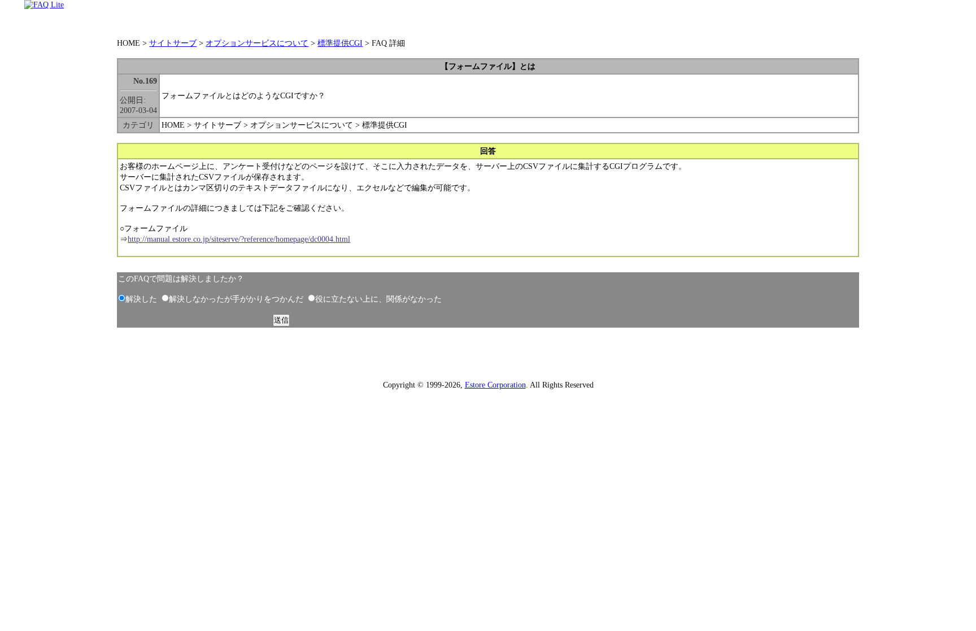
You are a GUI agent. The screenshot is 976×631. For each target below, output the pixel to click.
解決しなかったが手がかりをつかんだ (236, 298)
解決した (141, 298)
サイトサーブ (173, 42)
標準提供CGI (340, 42)
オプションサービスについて (257, 42)
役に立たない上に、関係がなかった (378, 298)
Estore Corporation (495, 384)
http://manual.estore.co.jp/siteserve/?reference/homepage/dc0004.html (239, 238)
